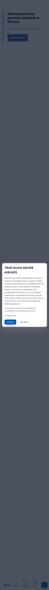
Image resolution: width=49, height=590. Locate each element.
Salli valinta (24, 322)
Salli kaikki (10, 322)
